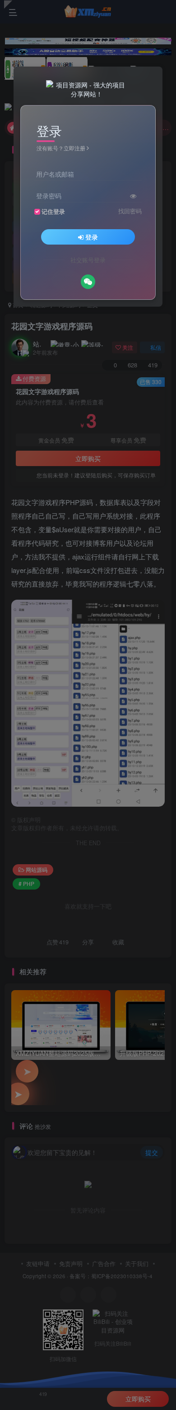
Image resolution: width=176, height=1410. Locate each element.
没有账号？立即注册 (61, 148)
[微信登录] (88, 281)
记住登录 (53, 211)
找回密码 (130, 211)
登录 (91, 236)
